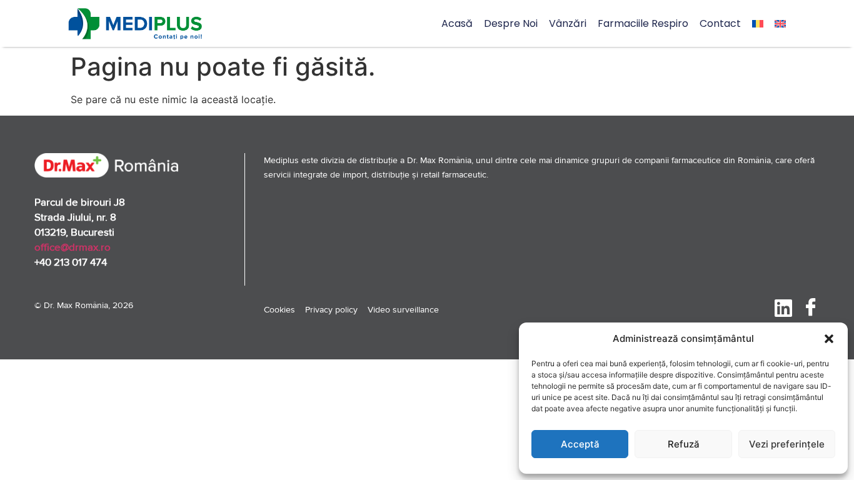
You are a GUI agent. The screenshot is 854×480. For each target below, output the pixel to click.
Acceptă (580, 444)
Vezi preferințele (787, 444)
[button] (829, 338)
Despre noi (511, 23)
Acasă (457, 23)
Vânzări (567, 23)
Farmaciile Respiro (643, 23)
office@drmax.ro (72, 247)
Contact (720, 23)
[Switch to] (757, 24)
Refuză (684, 444)
